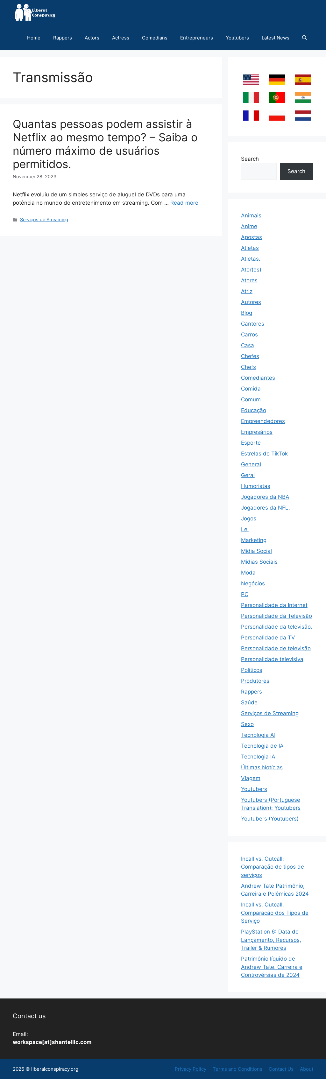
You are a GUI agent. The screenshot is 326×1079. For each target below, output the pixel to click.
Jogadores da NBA (265, 497)
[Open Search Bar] (304, 37)
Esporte (251, 443)
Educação (253, 410)
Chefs (248, 367)
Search (250, 159)
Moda (248, 572)
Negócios (253, 583)
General (251, 464)
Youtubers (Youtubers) (270, 818)
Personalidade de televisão (276, 648)
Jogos (248, 518)
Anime (249, 226)
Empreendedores (263, 421)
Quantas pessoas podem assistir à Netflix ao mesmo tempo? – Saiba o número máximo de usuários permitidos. (105, 144)
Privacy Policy (190, 1069)
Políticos (251, 670)
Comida (251, 388)
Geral (248, 475)
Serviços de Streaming (44, 219)
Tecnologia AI (258, 735)
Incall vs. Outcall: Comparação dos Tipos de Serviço (274, 912)
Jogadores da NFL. (265, 507)
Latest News (275, 38)
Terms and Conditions (237, 1069)
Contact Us (281, 1069)
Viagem (250, 778)
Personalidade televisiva (272, 659)
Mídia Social (256, 551)
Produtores (255, 681)
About (306, 1069)
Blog (246, 313)
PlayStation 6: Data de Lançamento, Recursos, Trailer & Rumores (271, 939)
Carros (249, 334)
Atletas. (250, 259)
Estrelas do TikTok (264, 453)
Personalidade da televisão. (276, 627)
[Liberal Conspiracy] (34, 12)
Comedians (154, 38)
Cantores (252, 324)
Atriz (246, 291)
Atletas (250, 248)
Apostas (251, 237)
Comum (251, 399)
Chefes (250, 356)
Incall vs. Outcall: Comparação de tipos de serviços (272, 867)
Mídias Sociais (259, 562)
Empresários (257, 432)
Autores (251, 302)
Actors (92, 38)
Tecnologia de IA (262, 746)
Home (33, 38)
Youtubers (237, 38)
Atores (249, 280)
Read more (184, 203)
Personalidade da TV (268, 637)
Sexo (247, 724)
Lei (245, 529)
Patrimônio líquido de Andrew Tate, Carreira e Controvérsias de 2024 (271, 967)
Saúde (249, 702)
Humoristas (255, 486)
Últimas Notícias (262, 767)
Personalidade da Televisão (276, 616)
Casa (247, 345)
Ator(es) (251, 269)
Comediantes (258, 378)
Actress (120, 38)
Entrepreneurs (196, 38)
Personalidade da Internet (274, 605)
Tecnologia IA (258, 756)
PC (244, 594)
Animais (251, 215)
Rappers (62, 38)
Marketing (253, 540)
